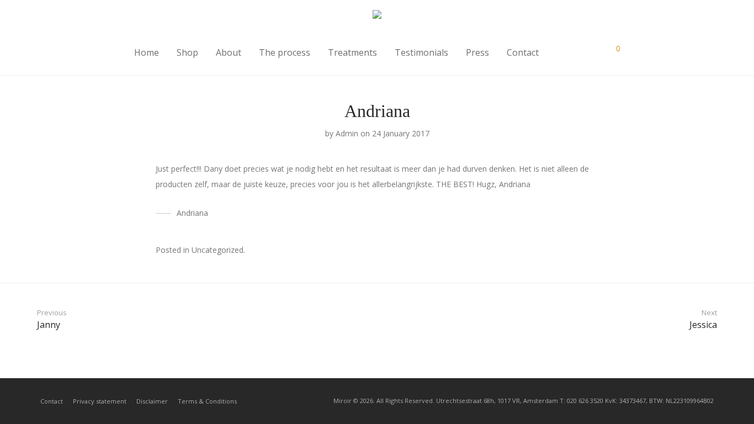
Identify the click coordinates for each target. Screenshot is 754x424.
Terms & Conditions (207, 401)
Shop (187, 52)
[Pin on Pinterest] (595, 251)
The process (284, 52)
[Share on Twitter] (579, 251)
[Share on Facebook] (563, 251)
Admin (347, 133)
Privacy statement (99, 401)
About (228, 52)
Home (146, 52)
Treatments (352, 52)
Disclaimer (152, 401)
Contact (523, 52)
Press (477, 52)
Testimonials (421, 52)
